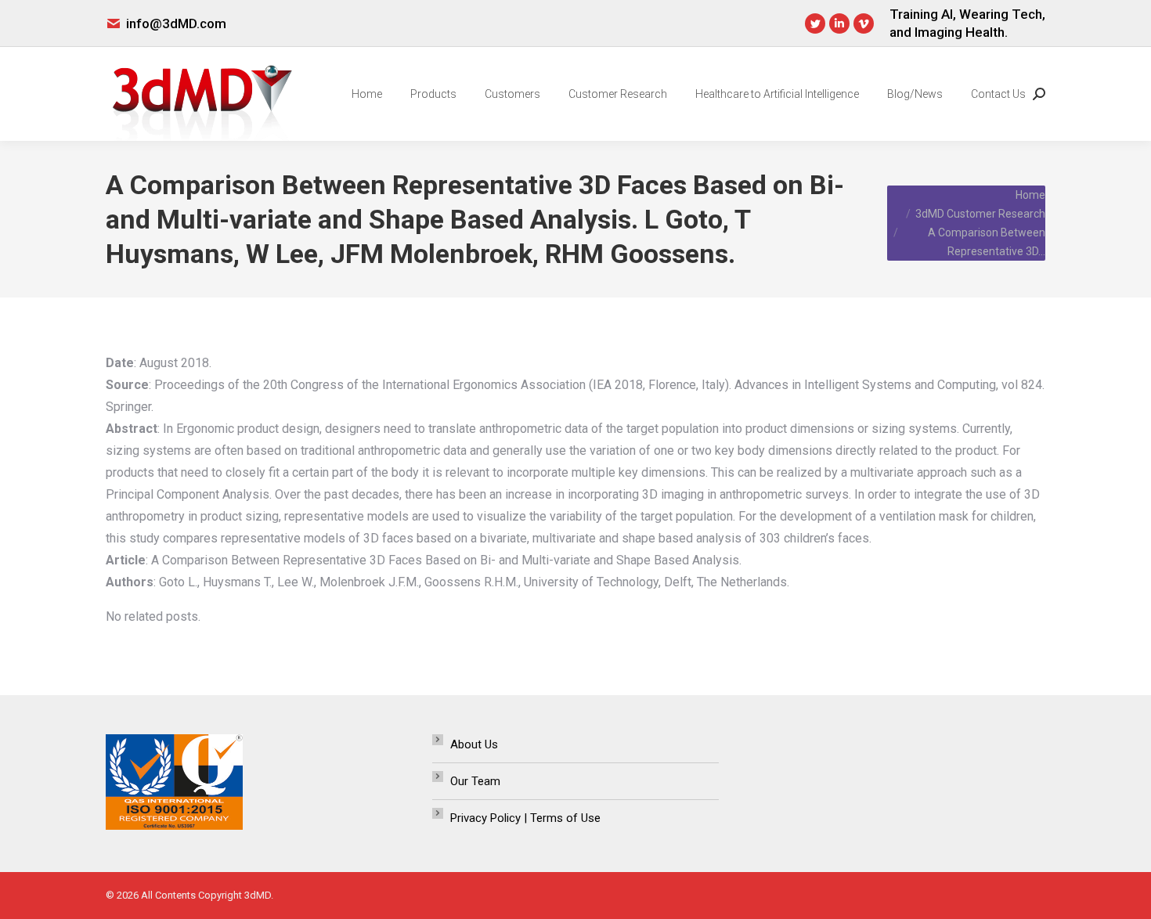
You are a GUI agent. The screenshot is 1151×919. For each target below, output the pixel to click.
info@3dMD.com (176, 23)
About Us (474, 744)
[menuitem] (366, 94)
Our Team (475, 781)
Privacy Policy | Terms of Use (525, 818)
